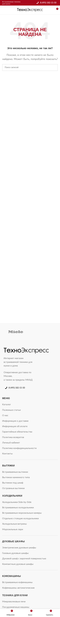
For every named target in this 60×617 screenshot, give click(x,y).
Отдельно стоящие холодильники (20, 518)
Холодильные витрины (14, 524)
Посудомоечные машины (15, 607)
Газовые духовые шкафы (15, 553)
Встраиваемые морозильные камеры (22, 513)
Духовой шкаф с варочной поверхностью (24, 558)
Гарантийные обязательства (17, 432)
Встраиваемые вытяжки (15, 472)
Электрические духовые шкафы (19, 547)
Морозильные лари (12, 529)
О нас (5, 415)
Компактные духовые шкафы (17, 564)
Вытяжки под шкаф (12, 483)
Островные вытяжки (13, 488)
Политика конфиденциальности (19, 448)
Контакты (7, 453)
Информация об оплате (14, 426)
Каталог (6, 404)
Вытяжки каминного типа (16, 477)
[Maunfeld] (44, 332)
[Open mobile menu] (3, 10)
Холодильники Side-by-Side (16, 502)
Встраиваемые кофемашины (17, 582)
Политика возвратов (13, 437)
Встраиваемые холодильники (18, 507)
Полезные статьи (11, 410)
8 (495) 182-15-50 (48, 3)
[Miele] (15, 331)
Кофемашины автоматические (18, 588)
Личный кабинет (11, 443)
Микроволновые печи (13, 601)
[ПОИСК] (54, 67)
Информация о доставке (15, 421)
